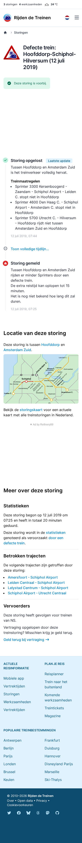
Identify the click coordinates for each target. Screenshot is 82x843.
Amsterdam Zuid (17, 350)
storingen (10, 4)
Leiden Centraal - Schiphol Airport (36, 582)
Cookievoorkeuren (20, 805)
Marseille (52, 772)
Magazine (53, 716)
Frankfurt (52, 740)
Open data (25, 800)
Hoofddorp (50, 344)
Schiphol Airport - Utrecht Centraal (37, 593)
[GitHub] (57, 813)
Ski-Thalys (53, 779)
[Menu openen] (77, 17)
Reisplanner (54, 674)
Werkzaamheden (17, 702)
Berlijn (8, 748)
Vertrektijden (14, 686)
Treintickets (54, 708)
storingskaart (31, 410)
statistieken (56, 532)
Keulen (8, 779)
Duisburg (52, 748)
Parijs (7, 756)
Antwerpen (12, 740)
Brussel (9, 772)
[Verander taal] (67, 18)
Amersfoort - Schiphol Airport (33, 577)
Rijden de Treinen (41, 796)
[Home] (6, 32)
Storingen (21, 32)
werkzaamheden (30, 4)
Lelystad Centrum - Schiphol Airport (38, 588)
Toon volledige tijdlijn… (30, 249)
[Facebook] (19, 813)
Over (10, 800)
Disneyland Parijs (59, 764)
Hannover (53, 756)
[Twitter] (9, 813)
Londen (9, 764)
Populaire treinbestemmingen (29, 730)
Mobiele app (13, 678)
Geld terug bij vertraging (23, 639)
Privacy (41, 800)
